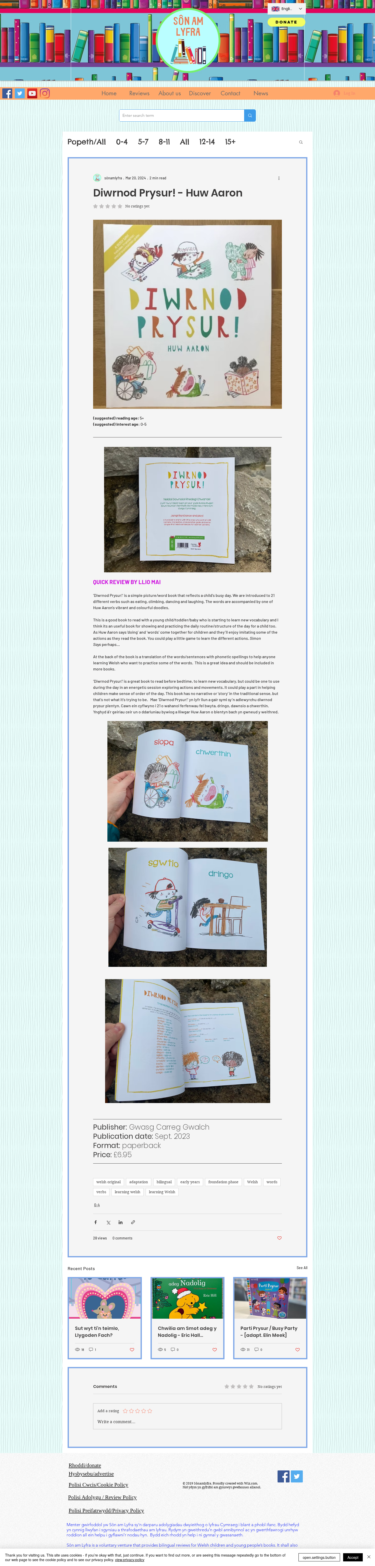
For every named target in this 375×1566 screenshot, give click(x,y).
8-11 (164, 141)
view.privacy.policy (129, 1559)
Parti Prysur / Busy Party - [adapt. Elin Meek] (269, 1331)
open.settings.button (319, 1557)
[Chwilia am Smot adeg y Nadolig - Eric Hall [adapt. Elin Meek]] (187, 1298)
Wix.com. (251, 1483)
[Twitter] (20, 93)
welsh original (108, 1182)
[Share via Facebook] (95, 1222)
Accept (352, 1557)
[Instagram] (45, 93)
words (272, 1182)
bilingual (164, 1182)
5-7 (143, 141)
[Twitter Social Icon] (297, 1476)
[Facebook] (7, 93)
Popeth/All (87, 141)
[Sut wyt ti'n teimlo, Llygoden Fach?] (105, 1298)
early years (190, 1182)
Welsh (252, 1182)
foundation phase (223, 1182)
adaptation (138, 1182)
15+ (230, 141)
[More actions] (279, 178)
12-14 (207, 141)
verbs (101, 1192)
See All (302, 1268)
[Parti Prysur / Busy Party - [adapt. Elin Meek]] (270, 1298)
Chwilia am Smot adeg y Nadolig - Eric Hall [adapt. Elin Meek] (187, 1332)
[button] (139, 93)
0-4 (122, 141)
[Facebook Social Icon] (284, 1476)
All (184, 141)
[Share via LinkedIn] (120, 1222)
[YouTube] (32, 93)
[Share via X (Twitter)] (108, 1222)
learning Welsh (162, 1192)
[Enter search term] (250, 115)
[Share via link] (133, 1222)
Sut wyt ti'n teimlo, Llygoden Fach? (97, 1331)
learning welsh (127, 1192)
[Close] (369, 1557)
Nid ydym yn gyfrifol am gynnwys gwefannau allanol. (222, 1487)
